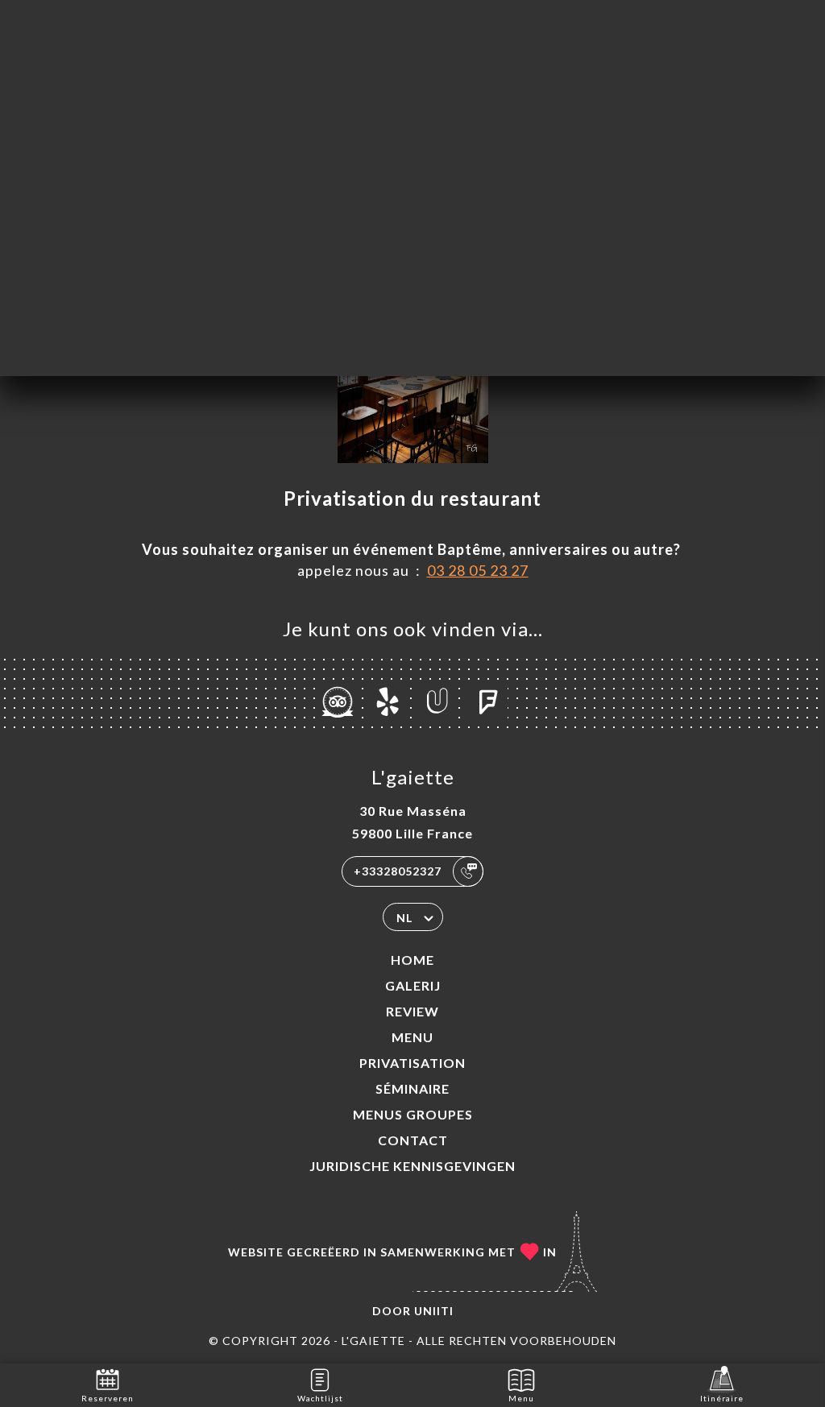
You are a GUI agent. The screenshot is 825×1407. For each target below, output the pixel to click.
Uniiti (434, 1311)
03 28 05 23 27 (478, 570)
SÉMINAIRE (412, 1088)
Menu (412, 1037)
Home (412, 959)
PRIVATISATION (412, 1062)
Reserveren (107, 1398)
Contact (413, 1140)
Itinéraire (722, 1398)
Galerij (413, 985)
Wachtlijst (320, 1398)
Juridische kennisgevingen (412, 1165)
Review (412, 1011)
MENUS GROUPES (413, 1114)
